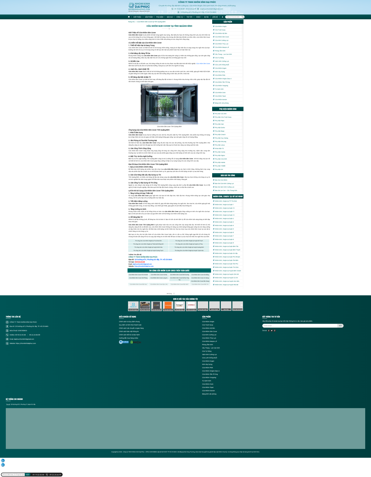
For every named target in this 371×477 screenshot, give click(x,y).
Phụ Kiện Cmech (220, 134)
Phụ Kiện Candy (220, 152)
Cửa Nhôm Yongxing (221, 85)
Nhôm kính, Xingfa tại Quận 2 (224, 218)
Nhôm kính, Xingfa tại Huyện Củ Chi (226, 278)
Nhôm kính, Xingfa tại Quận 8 (224, 239)
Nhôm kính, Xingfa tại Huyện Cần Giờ (227, 274)
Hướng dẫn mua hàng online (128, 338)
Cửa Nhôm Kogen (220, 68)
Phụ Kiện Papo (219, 120)
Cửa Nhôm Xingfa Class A (223, 79)
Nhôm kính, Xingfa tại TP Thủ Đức (226, 201)
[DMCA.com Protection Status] (136, 342)
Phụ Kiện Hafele (220, 162)
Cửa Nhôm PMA (220, 75)
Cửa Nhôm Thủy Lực (221, 44)
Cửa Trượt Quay (220, 30)
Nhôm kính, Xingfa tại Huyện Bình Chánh (228, 271)
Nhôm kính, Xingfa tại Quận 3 (224, 222)
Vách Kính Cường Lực (222, 61)
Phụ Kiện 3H (219, 169)
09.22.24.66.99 (191, 9)
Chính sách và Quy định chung (129, 322)
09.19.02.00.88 (179, 9)
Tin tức (189, 17)
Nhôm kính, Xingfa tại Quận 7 (224, 236)
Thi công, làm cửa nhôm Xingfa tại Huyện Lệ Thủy (189, 244)
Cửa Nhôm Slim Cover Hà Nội (159, 274)
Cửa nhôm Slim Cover (203, 63)
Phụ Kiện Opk (219, 124)
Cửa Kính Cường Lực (221, 40)
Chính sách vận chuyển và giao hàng (131, 328)
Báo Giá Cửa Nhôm (221, 180)
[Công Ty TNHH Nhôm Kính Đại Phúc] (139, 7)
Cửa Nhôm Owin (220, 92)
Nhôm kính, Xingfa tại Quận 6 (224, 232)
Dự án (206, 17)
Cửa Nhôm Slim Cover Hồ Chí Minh (138, 274)
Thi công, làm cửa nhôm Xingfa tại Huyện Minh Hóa (148, 247)
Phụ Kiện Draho (220, 127)
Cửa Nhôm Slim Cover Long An (158, 278)
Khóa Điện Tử (219, 148)
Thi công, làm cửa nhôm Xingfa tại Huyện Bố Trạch (189, 240)
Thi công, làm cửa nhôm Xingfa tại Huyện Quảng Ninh (189, 247)
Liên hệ (215, 17)
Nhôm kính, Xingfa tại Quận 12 (224, 215)
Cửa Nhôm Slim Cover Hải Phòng (138, 278)
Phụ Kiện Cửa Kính (221, 159)
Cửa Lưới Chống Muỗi (222, 65)
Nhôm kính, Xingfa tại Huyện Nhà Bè (226, 285)
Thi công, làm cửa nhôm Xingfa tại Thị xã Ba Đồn (148, 240)
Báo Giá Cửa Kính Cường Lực (224, 183)
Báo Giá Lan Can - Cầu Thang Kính (226, 190)
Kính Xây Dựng (220, 72)
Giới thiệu (137, 17)
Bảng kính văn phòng (222, 103)
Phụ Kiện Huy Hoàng (221, 138)
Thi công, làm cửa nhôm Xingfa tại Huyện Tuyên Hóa (189, 250)
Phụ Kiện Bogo (219, 131)
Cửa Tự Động (219, 58)
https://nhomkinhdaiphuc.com (144, 266)
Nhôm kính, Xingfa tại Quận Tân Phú (226, 264)
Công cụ (179, 17)
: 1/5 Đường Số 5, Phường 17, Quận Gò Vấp (20, 404)
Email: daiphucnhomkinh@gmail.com (22, 339)
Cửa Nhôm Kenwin (221, 99)
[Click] (129, 305)
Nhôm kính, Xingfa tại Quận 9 (224, 243)
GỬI (340, 326)
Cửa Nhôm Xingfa (220, 26)
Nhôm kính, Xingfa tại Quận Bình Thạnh (227, 250)
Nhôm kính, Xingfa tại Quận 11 (224, 211)
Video (198, 17)
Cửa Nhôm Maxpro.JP (222, 47)
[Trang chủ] (128, 17)
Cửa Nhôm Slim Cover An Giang (200, 278)
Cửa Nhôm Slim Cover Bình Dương (179, 274)
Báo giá (170, 17)
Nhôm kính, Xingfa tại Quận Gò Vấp (226, 253)
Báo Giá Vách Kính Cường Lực (224, 187)
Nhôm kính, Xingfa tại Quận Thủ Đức (227, 267)
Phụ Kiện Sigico (220, 155)
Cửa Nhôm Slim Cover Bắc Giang (200, 281)
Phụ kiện (159, 17)
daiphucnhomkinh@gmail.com (142, 264)
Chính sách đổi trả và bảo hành (129, 335)
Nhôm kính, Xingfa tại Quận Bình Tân (226, 246)
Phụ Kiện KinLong (220, 141)
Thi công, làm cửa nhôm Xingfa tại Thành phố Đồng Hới (148, 244)
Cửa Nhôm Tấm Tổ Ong (222, 82)
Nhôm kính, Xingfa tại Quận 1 (224, 204)
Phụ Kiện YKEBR (220, 166)
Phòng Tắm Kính (220, 51)
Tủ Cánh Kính (219, 89)
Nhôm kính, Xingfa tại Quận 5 (224, 229)
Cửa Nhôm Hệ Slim (221, 33)
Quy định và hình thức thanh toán (130, 325)
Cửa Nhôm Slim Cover (222, 37)
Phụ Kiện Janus (220, 145)
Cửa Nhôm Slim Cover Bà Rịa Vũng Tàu (179, 279)
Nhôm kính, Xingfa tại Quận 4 (224, 225)
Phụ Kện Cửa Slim (220, 114)
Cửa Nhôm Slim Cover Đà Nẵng (200, 274)
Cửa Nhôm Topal (220, 96)
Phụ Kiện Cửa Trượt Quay (223, 117)
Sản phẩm (149, 17)
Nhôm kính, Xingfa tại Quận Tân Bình (226, 260)
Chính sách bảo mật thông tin (129, 331)
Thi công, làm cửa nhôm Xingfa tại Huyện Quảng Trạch (148, 250)
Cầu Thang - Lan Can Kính (223, 54)
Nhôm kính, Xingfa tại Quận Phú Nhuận (227, 257)
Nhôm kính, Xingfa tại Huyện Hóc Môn (227, 281)
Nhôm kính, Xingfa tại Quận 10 (224, 208)
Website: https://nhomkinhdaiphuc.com (23, 343)
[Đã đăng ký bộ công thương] (124, 342)
